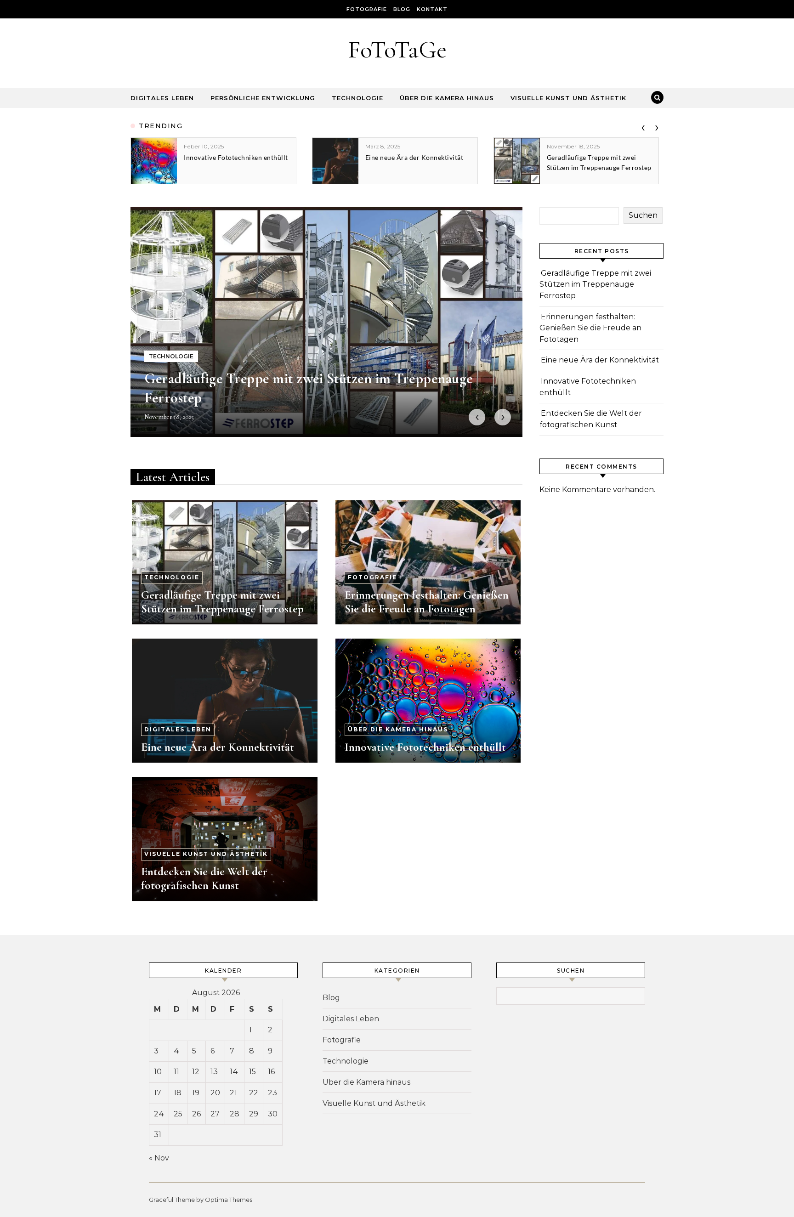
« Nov (159, 1158)
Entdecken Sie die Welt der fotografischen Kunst (204, 878)
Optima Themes (228, 1199)
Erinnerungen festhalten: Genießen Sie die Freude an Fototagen (427, 602)
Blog (401, 9)
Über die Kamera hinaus (447, 98)
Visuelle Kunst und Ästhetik (568, 98)
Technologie (357, 98)
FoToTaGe (397, 49)
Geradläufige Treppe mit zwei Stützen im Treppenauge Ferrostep (222, 602)
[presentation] (642, 125)
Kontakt (432, 9)
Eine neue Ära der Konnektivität (217, 747)
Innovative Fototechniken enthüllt (425, 747)
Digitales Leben (162, 98)
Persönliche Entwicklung (262, 98)
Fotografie (366, 9)
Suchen (643, 215)
